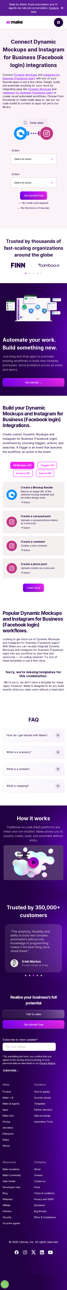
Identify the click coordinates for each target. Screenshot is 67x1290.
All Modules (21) (22, 465)
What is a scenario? (19, 752)
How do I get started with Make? (27, 735)
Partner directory (43, 1109)
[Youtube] (50, 1252)
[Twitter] (33, 1252)
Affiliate (6, 1205)
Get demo (8, 1127)
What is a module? (18, 769)
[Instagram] (25, 1252)
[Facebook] (16, 1252)
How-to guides (42, 1091)
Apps (5, 1109)
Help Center (9, 1181)
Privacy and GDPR (44, 1199)
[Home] (14, 22)
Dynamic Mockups (25, 74)
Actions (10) (23, 473)
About (37, 1169)
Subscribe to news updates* (20, 1039)
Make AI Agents (11, 1103)
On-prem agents (11, 1223)
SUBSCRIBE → (11, 1070)
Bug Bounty (40, 1211)
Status (6, 1139)
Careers (38, 1175)
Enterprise (8, 1133)
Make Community (12, 1175)
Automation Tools (43, 1121)
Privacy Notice (47, 1063)
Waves (6, 1145)
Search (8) (45, 473)
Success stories (42, 1097)
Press (37, 1187)
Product (7, 1091)
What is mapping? (18, 785)
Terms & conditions (44, 1193)
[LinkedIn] (42, 1252)
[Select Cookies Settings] (5, 1284)
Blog (5, 1193)
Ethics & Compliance (45, 1217)
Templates (39, 1103)
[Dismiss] (62, 7)
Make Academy (11, 1169)
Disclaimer (39, 1205)
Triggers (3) (47, 465)
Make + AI (8, 1097)
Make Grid (8, 1115)
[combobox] (14, 159)
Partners (7, 1211)
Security (7, 1217)
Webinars (8, 1199)
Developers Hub (11, 1187)
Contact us (40, 1181)
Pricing (6, 1121)
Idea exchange (42, 1115)
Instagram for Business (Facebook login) (28, 92)
